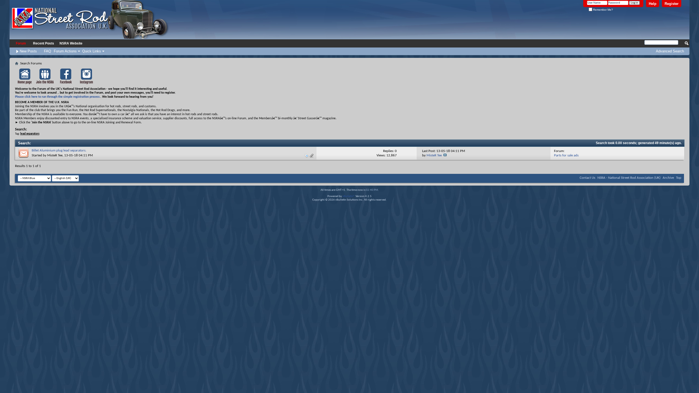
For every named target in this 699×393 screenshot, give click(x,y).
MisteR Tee (55, 155)
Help (652, 4)
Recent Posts (43, 43)
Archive (668, 178)
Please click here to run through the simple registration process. (57, 97)
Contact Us (587, 178)
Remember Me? (602, 9)
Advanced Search (670, 51)
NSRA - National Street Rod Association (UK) (629, 178)
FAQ (47, 51)
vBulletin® (348, 196)
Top (678, 178)
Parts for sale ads (566, 155)
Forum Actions (65, 51)
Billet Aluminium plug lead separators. (59, 150)
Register (672, 4)
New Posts (28, 51)
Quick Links (91, 51)
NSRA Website (71, 43)
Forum (21, 43)
